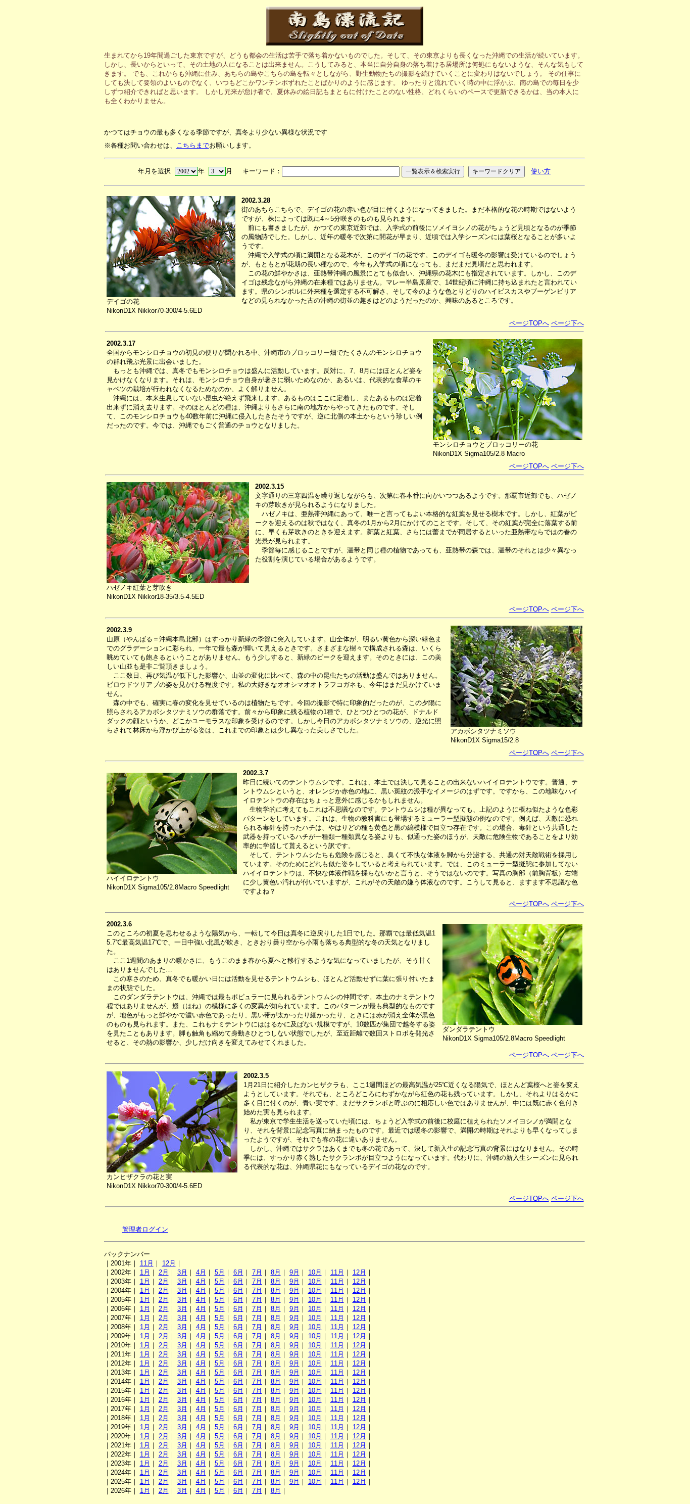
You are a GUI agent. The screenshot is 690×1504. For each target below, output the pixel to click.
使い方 (541, 171)
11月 (147, 1263)
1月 (145, 1272)
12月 (169, 1263)
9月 (294, 1272)
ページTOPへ (529, 323)
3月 (182, 1272)
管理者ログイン (145, 1229)
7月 (257, 1272)
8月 (276, 1272)
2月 (164, 1272)
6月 (238, 1272)
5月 (220, 1272)
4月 (201, 1272)
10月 (315, 1272)
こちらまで (192, 145)
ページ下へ (567, 323)
